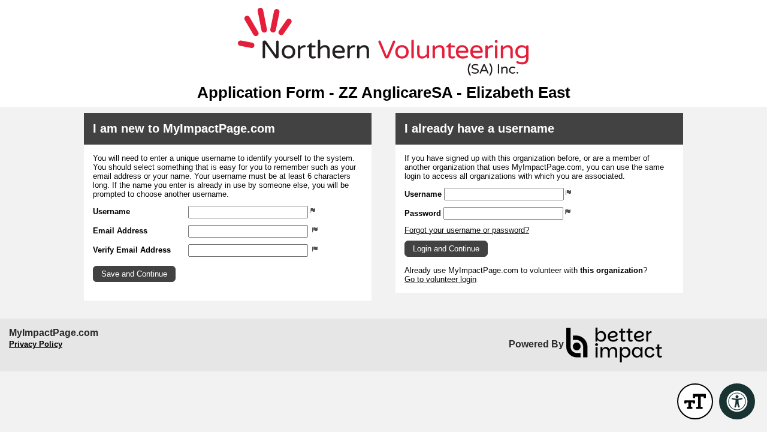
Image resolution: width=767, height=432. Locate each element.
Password (422, 213)
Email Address (120, 230)
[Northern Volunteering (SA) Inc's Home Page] (383, 42)
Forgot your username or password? (466, 230)
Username (111, 211)
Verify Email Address (132, 249)
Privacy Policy (35, 344)
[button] (134, 274)
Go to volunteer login (440, 279)
